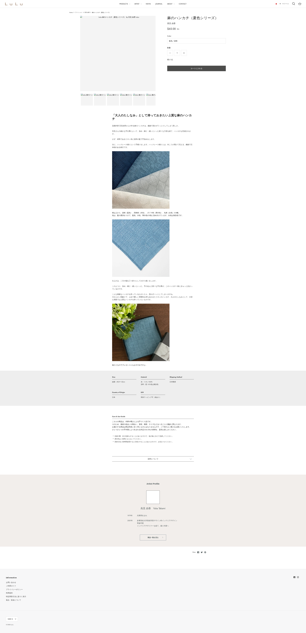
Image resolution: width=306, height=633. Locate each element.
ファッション (78, 12)
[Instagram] (298, 577)
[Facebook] (294, 577)
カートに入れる (196, 68)
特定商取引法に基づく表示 (16, 596)
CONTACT (182, 4)
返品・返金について (13, 600)
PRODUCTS (123, 4)
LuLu (12, 625)
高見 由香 (87, 12)
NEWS (148, 4)
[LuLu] (14, 3)
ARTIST (136, 4)
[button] (278, 4)
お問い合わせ (11, 582)
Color (169, 36)
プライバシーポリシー (14, 589)
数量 (169, 48)
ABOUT (169, 4)
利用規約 (9, 593)
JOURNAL (159, 4)
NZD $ (10, 619)
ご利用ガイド (11, 586)
